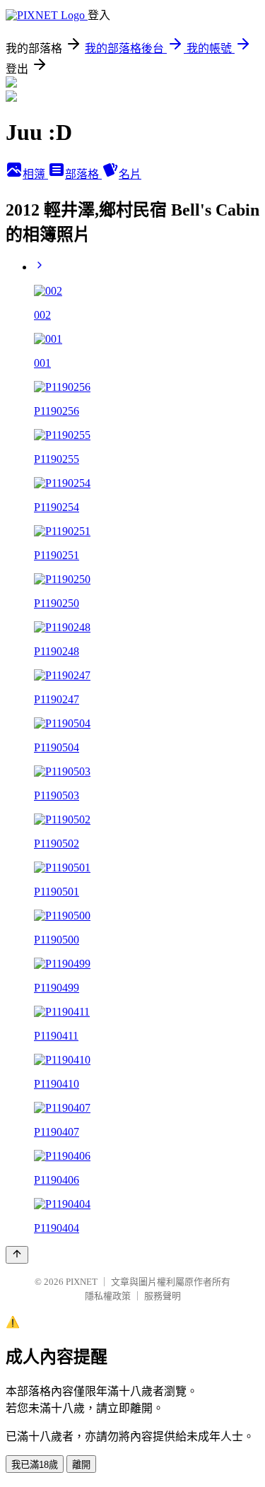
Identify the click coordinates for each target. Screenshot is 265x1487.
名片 (130, 174)
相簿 (35, 174)
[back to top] (17, 1255)
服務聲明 (162, 1296)
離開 (81, 1464)
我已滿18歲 (34, 1464)
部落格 (83, 174)
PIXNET (82, 1281)
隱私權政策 (108, 1296)
